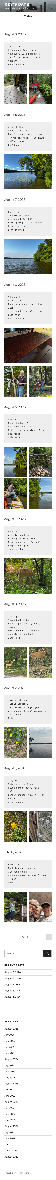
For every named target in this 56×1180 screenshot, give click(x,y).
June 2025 (10, 1053)
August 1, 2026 (14, 768)
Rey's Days (16, 4)
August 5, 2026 (15, 407)
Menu (29, 16)
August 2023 (11, 1083)
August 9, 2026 (15, 34)
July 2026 (9, 1035)
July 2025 (9, 1047)
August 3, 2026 (15, 604)
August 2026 (11, 1028)
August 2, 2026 (15, 688)
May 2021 (9, 1144)
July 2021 (9, 1132)
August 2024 (11, 1059)
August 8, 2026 (15, 114)
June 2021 (9, 1138)
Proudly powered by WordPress (19, 1173)
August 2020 (11, 1156)
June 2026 (10, 1041)
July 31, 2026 (13, 852)
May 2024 (9, 1077)
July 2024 (9, 1065)
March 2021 (10, 1150)
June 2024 (10, 1071)
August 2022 (11, 1102)
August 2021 (11, 1126)
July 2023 (9, 1089)
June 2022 (9, 1114)
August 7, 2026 (15, 199)
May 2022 (9, 1120)
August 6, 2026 (15, 284)
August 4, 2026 (15, 519)
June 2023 (10, 1095)
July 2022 (9, 1108)
